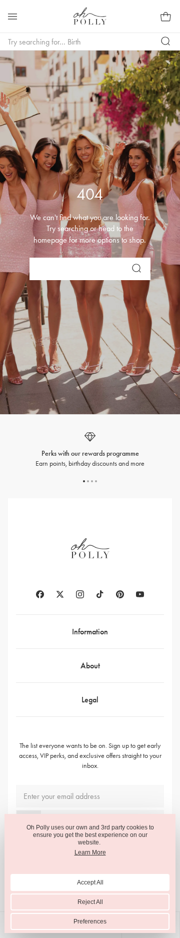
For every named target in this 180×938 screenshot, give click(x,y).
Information (90, 631)
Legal (90, 699)
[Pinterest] (120, 594)
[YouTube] (140, 594)
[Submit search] (166, 42)
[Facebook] (40, 594)
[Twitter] (60, 594)
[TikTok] (100, 594)
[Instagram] (80, 594)
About (90, 665)
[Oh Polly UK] (90, 16)
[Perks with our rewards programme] (90, 449)
